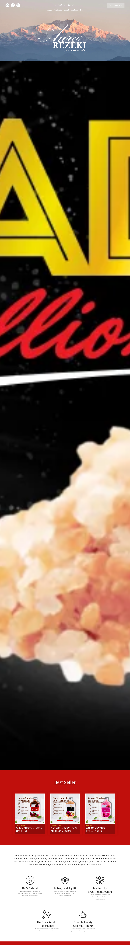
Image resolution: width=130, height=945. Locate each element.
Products (58, 10)
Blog (81, 10)
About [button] (66, 10)
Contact (74, 10)
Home (49, 10)
